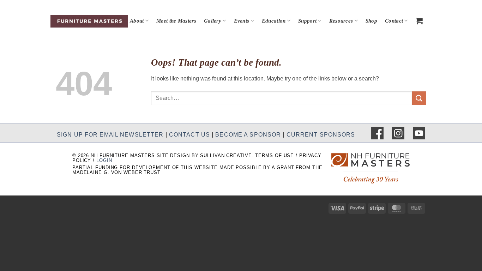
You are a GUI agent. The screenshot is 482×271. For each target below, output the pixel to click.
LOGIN (104, 160)
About (137, 21)
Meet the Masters (176, 21)
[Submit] (419, 98)
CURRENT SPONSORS (321, 134)
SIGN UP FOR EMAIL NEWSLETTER (110, 134)
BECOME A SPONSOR (248, 134)
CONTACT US (189, 134)
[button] (419, 21)
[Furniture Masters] (89, 21)
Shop (371, 21)
